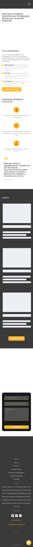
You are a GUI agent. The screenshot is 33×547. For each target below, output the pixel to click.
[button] (11, 89)
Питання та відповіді (16, 476)
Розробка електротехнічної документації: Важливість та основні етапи (17, 500)
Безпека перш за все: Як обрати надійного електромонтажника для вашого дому (17, 487)
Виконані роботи (16, 469)
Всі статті (17, 506)
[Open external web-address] (16, 536)
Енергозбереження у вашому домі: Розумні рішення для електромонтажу (17, 490)
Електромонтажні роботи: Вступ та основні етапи (17, 503)
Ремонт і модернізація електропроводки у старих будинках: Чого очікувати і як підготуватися (17, 493)
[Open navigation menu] (29, 4)
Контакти (16, 479)
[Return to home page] (9, 4)
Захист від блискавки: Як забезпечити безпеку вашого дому (17, 496)
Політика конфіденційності (16, 472)
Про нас (16, 462)
